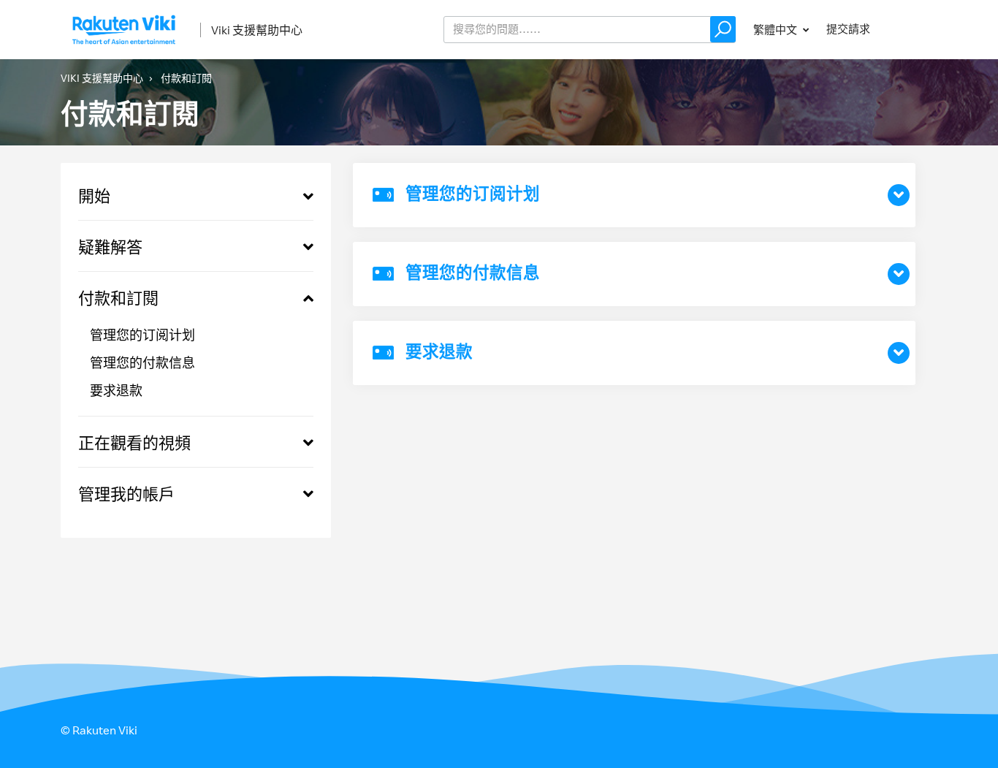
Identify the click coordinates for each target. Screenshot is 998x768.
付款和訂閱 (118, 298)
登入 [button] (912, 29)
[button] (723, 29)
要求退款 (116, 390)
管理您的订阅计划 (142, 335)
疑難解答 (110, 246)
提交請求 (848, 29)
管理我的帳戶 (126, 493)
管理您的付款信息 (142, 362)
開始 (94, 195)
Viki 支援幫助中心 (256, 30)
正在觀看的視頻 (134, 442)
